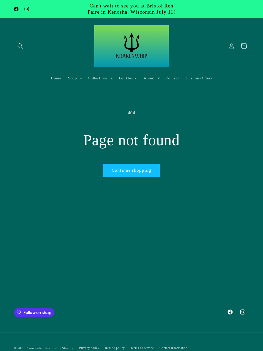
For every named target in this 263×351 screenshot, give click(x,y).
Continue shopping (131, 170)
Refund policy (115, 348)
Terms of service (142, 348)
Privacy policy (89, 348)
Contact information (173, 348)
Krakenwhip (35, 348)
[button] (20, 46)
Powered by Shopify (59, 348)
